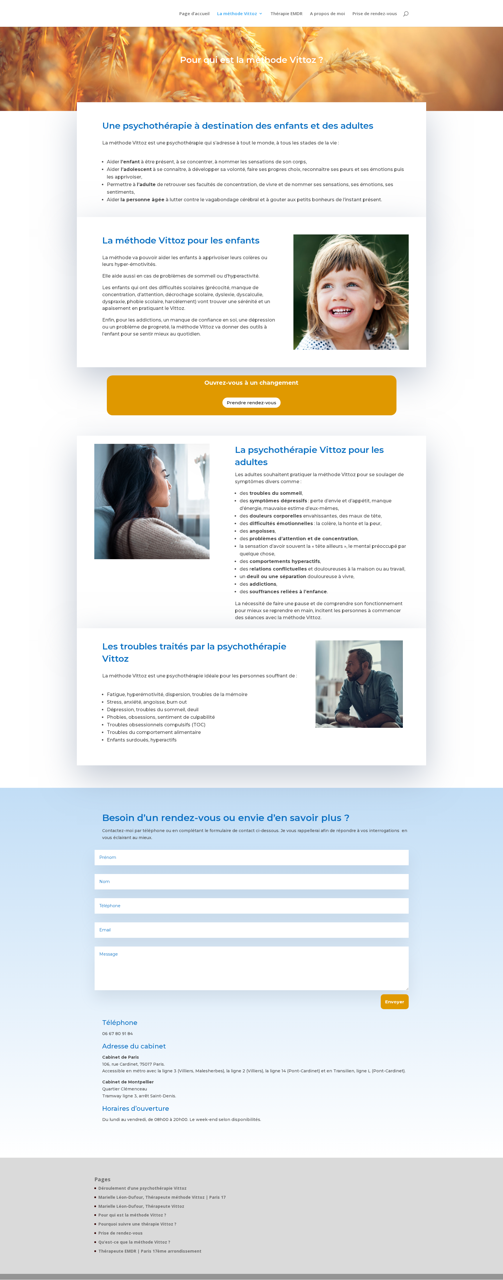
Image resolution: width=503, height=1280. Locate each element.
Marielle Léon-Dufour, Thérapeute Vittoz (141, 1206)
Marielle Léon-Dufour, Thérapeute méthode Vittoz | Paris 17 (162, 1197)
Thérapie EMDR (286, 13)
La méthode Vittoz (237, 13)
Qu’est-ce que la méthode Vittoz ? (134, 1242)
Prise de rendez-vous (375, 13)
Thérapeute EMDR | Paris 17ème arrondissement (149, 1251)
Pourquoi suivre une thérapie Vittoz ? (137, 1224)
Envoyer (394, 1001)
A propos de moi (327, 13)
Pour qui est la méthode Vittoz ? (132, 1215)
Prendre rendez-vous (251, 402)
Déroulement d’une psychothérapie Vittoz (142, 1188)
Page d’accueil (194, 13)
